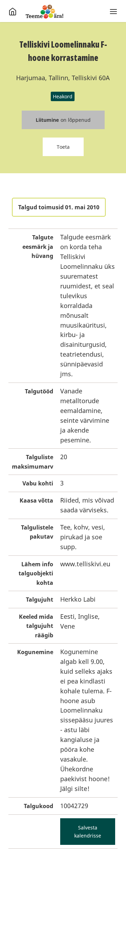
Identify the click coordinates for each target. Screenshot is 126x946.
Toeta (63, 146)
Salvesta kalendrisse (87, 831)
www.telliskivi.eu (85, 564)
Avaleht (44, 12)
